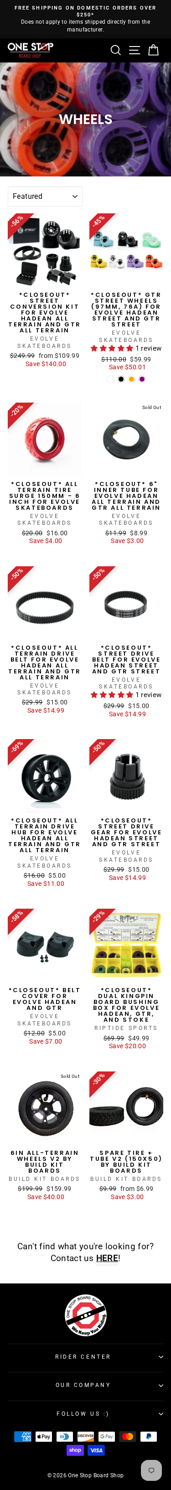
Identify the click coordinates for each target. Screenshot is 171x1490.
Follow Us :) (83, 1414)
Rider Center (83, 1357)
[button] (113, 348)
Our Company (83, 1385)
